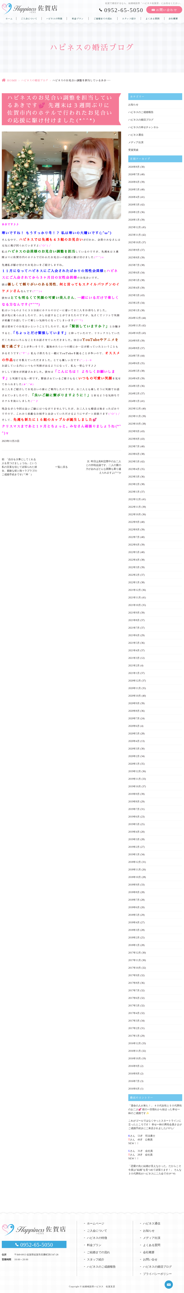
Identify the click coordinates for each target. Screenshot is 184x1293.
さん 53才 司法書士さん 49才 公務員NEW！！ (141, 1140)
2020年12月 (134, 680)
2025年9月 (134, 250)
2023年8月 (134, 439)
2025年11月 (134, 235)
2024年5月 (134, 371)
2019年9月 (134, 794)
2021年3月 (134, 658)
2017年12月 (134, 952)
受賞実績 (133, 150)
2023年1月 (134, 491)
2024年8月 (134, 348)
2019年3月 (134, 839)
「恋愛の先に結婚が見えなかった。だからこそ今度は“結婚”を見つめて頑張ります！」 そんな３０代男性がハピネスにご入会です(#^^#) (154, 1170)
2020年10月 (134, 695)
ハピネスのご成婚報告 (140, 112)
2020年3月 (134, 748)
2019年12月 (134, 771)
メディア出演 (135, 142)
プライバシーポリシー (157, 1273)
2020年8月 (134, 711)
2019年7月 (134, 809)
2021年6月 (134, 635)
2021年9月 (134, 612)
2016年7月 (134, 1081)
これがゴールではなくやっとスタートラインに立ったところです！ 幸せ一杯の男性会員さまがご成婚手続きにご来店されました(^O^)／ (155, 1124)
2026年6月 (134, 182)
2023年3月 (134, 476)
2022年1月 (134, 582)
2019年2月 (134, 847)
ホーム (9, 18)
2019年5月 (134, 824)
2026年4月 (134, 197)
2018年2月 (134, 937)
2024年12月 (134, 318)
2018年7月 (134, 899)
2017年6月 (134, 998)
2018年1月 (134, 945)
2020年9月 (134, 703)
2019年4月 (134, 831)
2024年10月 (134, 333)
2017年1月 (134, 1035)
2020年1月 (134, 763)
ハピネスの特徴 (54, 18)
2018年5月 (134, 915)
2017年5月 (134, 1005)
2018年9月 (134, 884)
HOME (12, 80)
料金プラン (78, 18)
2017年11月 (134, 960)
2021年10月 (134, 605)
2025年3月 (134, 295)
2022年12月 (134, 499)
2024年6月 (134, 363)
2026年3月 (134, 204)
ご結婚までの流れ (103, 18)
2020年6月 (134, 726)
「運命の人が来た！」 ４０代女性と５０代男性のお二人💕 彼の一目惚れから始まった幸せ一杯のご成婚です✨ (155, 1109)
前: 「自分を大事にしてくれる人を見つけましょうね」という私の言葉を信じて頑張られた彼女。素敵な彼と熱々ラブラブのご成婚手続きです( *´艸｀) (19, 467)
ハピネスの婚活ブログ (34, 80)
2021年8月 (134, 620)
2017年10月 (134, 967)
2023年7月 (134, 446)
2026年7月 (134, 174)
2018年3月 (134, 930)
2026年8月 (134, 167)
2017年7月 (134, 990)
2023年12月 (134, 408)
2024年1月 (134, 401)
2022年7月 (134, 537)
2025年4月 (134, 287)
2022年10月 (134, 514)
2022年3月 (134, 567)
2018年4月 (134, 922)
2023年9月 (134, 431)
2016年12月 (134, 1043)
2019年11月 (134, 779)
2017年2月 (134, 1028)
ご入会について (29, 18)
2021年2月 (134, 665)
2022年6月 (134, 544)
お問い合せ (150, 1259)
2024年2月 (134, 393)
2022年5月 (134, 552)
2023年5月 (134, 461)
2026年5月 (134, 189)
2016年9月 (134, 1066)
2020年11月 (134, 688)
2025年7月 (134, 265)
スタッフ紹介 (129, 18)
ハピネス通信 (135, 134)
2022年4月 (134, 559)
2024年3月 (134, 386)
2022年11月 (134, 507)
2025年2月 (134, 303)
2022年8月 (134, 529)
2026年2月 (134, 212)
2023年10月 (134, 423)
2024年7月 (134, 355)
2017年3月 (134, 1020)
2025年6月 (134, 272)
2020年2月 (134, 756)
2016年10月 (134, 1058)
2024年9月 (134, 340)
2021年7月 (134, 627)
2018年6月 (134, 907)
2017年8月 (134, 983)
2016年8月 (134, 1073)
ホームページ (95, 1223)
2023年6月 (134, 454)
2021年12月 (134, 590)
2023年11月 (134, 416)
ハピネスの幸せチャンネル (143, 127)
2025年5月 (134, 280)
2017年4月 (134, 1013)
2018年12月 (134, 862)
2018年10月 (134, 877)
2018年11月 (134, 869)
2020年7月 (134, 718)
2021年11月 (134, 597)
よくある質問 (153, 18)
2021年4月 (134, 650)
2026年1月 (134, 219)
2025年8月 (134, 257)
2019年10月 (134, 786)
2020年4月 (134, 741)
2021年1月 (134, 673)
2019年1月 (134, 854)
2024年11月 (134, 325)
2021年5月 (134, 643)
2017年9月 (134, 975)
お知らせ (133, 104)
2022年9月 (134, 522)
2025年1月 (134, 310)
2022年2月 (134, 575)
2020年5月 (134, 733)
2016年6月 (134, 1088)
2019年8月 (134, 801)
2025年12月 (134, 227)
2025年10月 (134, 242)
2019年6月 (134, 816)
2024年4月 (134, 378)
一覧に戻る (61, 467)
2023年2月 (134, 484)
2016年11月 (134, 1051)
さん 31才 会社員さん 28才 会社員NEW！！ (140, 1155)
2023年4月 (134, 469)
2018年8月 (134, 892)
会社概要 (173, 18)
